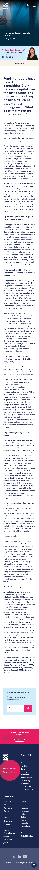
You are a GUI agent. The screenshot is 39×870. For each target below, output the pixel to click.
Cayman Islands (9, 808)
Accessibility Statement (25, 781)
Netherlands (25, 817)
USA (5, 805)
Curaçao (6, 811)
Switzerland (25, 826)
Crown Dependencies (9, 831)
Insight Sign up (19, 63)
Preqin (17, 163)
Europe (23, 801)
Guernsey (7, 836)
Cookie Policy (26, 786)
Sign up (19, 739)
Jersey (5, 842)
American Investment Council (16, 230)
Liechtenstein (26, 808)
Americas (7, 801)
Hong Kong (7, 821)
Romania (24, 823)
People (23, 763)
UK (22, 832)
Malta (23, 814)
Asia (5, 817)
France (23, 805)
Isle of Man (7, 839)
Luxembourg (26, 811)
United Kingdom (27, 836)
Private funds (9, 146)
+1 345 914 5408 (14, 57)
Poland (23, 820)
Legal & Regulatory (25, 773)
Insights (24, 766)
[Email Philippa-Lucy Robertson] (3, 57)
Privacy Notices (27, 777)
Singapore (7, 824)
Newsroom (25, 769)
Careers (24, 760)
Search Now (28, 708)
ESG (13, 374)
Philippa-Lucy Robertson (21, 667)
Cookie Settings (27, 789)
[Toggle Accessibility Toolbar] (34, 865)
